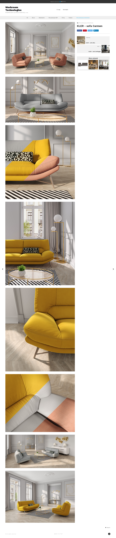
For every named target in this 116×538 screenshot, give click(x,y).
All (27, 17)
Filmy (63, 17)
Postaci (70, 17)
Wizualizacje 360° (53, 17)
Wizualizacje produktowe (82, 17)
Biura (33, 17)
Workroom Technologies (13, 8)
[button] (108, 527)
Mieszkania (42, 17)
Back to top (58, 534)
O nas (58, 9)
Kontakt (65, 9)
